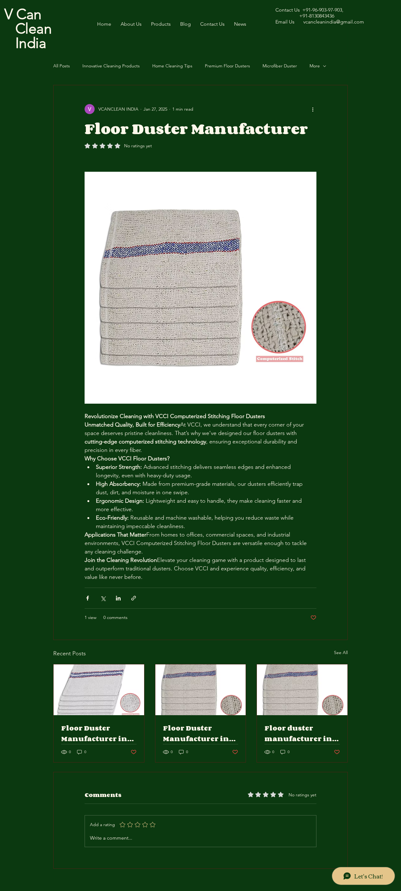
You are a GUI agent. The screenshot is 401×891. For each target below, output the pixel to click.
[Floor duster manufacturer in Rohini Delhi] (302, 689)
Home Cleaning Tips (172, 66)
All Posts (61, 66)
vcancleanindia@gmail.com (333, 22)
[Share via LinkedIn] (118, 598)
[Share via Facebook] (88, 598)
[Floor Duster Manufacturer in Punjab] (200, 689)
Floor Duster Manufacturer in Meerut (94, 733)
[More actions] (312, 109)
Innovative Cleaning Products (111, 66)
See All (341, 652)
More (315, 66)
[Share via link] (134, 598)
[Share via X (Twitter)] (103, 598)
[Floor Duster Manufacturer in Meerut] (99, 689)
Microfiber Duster (280, 66)
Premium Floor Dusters (227, 66)
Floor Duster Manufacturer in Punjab (196, 733)
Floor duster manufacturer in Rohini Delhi (298, 733)
